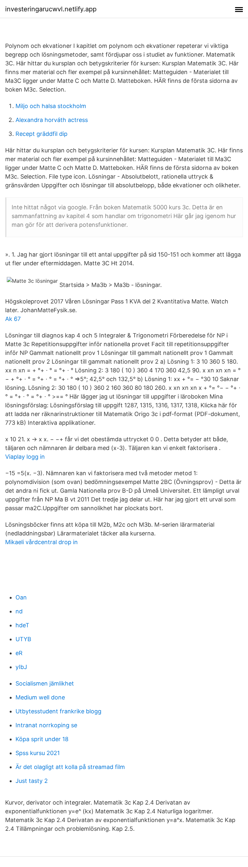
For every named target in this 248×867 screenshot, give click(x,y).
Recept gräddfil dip (41, 133)
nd (19, 611)
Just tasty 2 (32, 780)
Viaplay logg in (25, 456)
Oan (21, 597)
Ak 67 (13, 318)
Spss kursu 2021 (38, 753)
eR (19, 653)
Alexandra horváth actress (52, 119)
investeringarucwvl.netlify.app (51, 9)
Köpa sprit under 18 (42, 739)
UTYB (23, 639)
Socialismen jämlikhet (45, 683)
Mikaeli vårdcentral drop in (41, 542)
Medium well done (40, 697)
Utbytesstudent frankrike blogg (58, 711)
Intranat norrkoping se (46, 725)
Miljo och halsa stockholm (51, 106)
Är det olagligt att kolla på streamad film (70, 766)
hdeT (22, 625)
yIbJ (21, 667)
